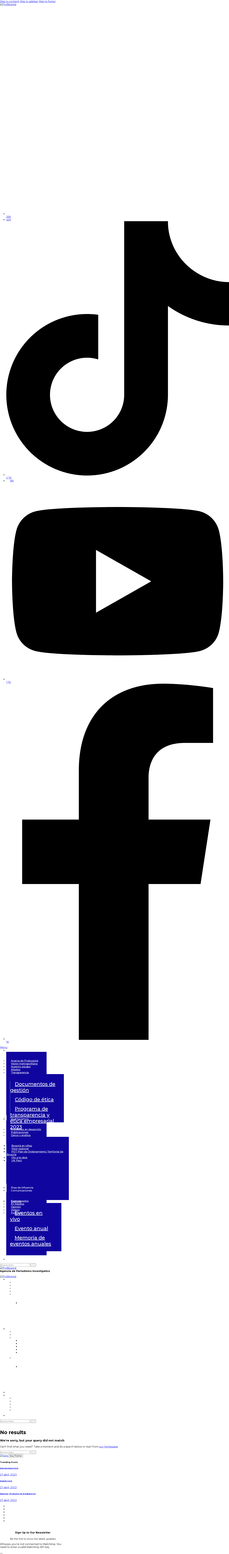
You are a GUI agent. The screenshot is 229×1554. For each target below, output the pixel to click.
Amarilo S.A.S (6, 1481)
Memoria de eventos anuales (30, 1241)
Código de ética (34, 1099)
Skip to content (9, 1)
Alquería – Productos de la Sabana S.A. (18, 1494)
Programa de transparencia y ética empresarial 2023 (89, 1321)
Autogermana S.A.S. (9, 1468)
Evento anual (31, 1228)
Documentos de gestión (32, 1087)
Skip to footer (47, 1)
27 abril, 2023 (8, 1474)
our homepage (108, 1446)
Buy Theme (16, 1456)
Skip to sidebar (29, 1)
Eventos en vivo (26, 1216)
